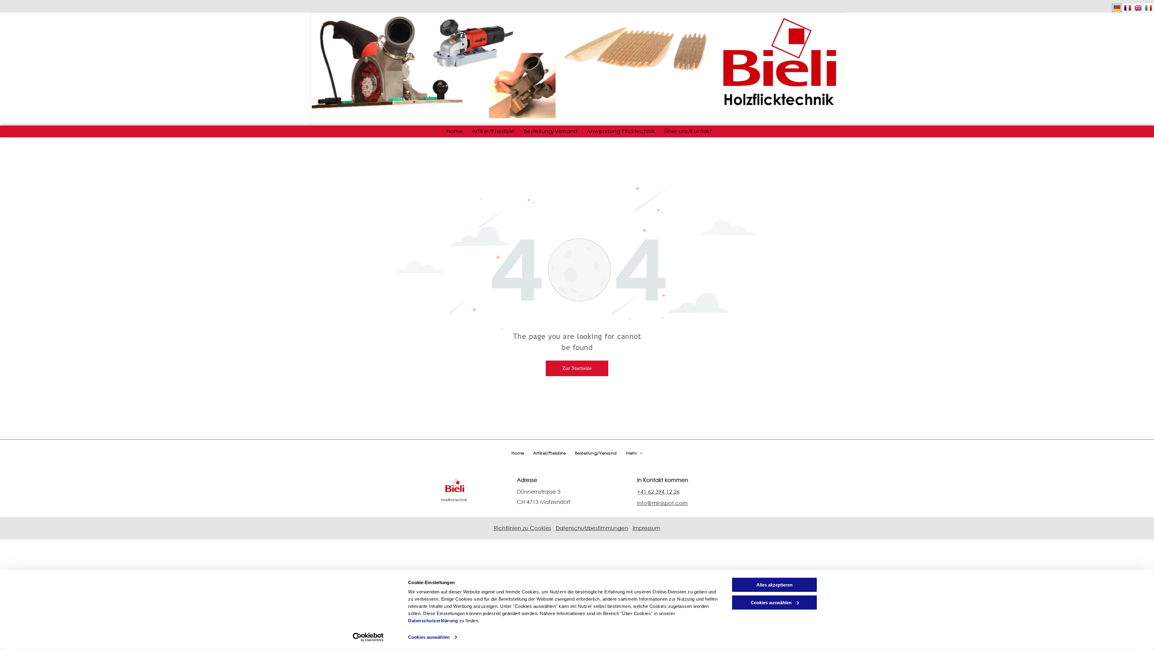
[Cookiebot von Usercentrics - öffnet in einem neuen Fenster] (368, 637)
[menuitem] (454, 131)
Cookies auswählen (429, 637)
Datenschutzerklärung (433, 620)
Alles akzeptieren (774, 584)
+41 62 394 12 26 (658, 491)
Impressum (646, 528)
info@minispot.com (662, 503)
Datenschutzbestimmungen (592, 528)
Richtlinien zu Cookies (522, 528)
